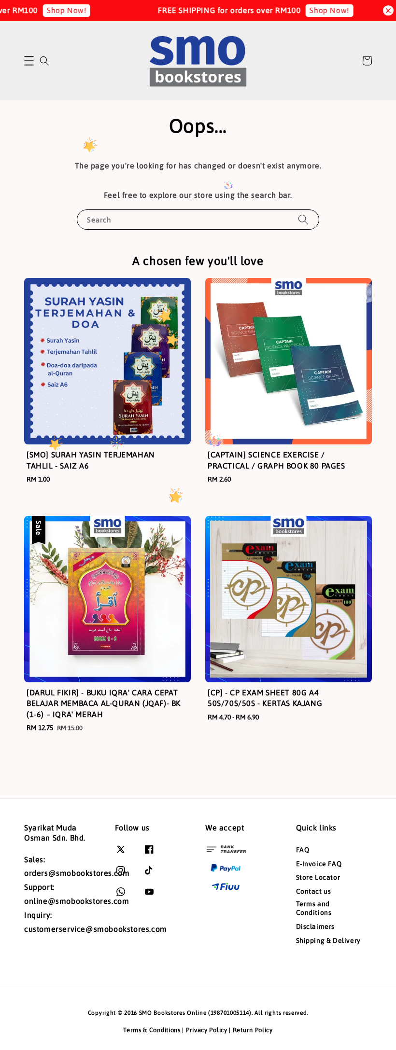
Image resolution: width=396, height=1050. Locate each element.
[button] (29, 60)
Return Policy (253, 1030)
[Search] (303, 219)
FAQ (303, 850)
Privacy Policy (206, 1030)
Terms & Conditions (152, 1030)
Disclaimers (315, 926)
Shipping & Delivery (328, 940)
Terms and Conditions (314, 908)
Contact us (313, 891)
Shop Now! (55, 10)
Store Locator (318, 877)
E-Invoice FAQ (319, 864)
